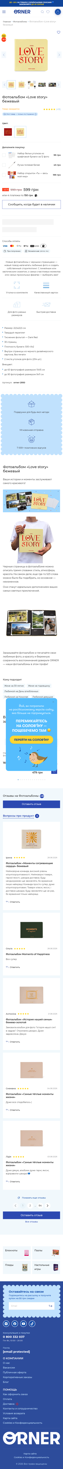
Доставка (9, 1404)
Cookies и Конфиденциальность (22, 1422)
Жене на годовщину (39, 686)
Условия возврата (14, 1413)
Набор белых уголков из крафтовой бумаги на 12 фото (33, 155)
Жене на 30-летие (14, 686)
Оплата (7, 1399)
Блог (6, 1382)
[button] (3, 55)
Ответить (15, 902)
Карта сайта (10, 1418)
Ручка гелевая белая (28, 165)
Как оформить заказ (15, 1394)
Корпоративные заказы (17, 1377)
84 (40, 1205)
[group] (8, 132)
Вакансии (9, 1367)
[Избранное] (48, 12)
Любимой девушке (42, 697)
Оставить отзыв (31, 804)
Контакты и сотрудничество (20, 1408)
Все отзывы (31, 1222)
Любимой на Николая (16, 697)
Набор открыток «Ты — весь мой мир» (32, 175)
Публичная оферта (14, 1372)
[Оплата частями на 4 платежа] (43, 246)
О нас (6, 1363)
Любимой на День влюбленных (21, 691)
